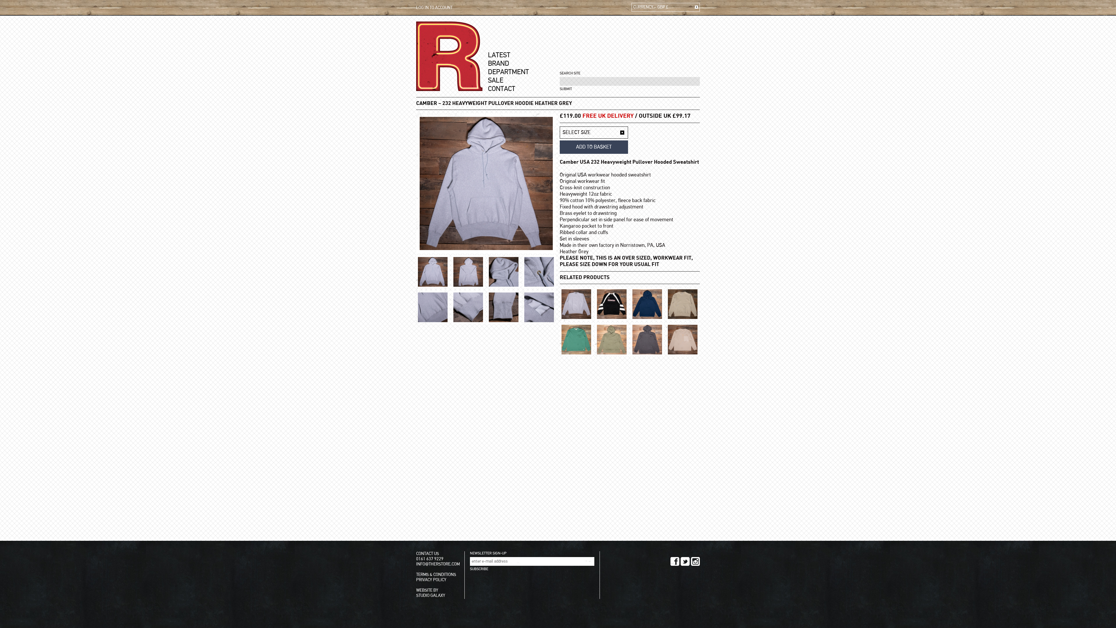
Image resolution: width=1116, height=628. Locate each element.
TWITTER (685, 561)
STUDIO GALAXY (430, 595)
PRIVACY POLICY (431, 580)
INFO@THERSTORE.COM (438, 564)
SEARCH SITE (570, 73)
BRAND (498, 63)
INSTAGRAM (695, 561)
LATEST (499, 55)
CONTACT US (427, 554)
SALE (495, 80)
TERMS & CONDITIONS (436, 574)
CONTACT (501, 88)
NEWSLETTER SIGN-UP (488, 553)
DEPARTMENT (508, 72)
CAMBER (426, 103)
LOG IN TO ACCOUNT (434, 8)
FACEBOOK (674, 561)
